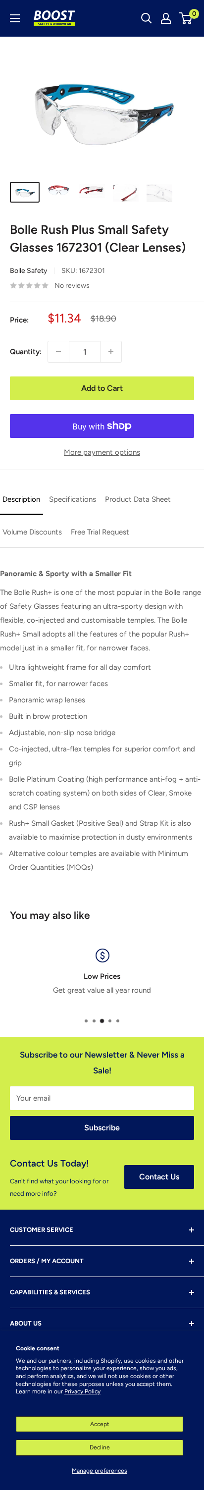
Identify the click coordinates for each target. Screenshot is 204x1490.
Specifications (72, 499)
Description (21, 499)
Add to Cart (102, 388)
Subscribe (102, 1127)
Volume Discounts (32, 532)
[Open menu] (15, 18)
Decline (100, 1447)
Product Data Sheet (138, 499)
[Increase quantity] (111, 351)
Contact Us (159, 1176)
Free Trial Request (100, 532)
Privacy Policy (82, 1391)
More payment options (102, 452)
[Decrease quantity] (58, 351)
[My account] (166, 18)
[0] (186, 18)
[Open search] (146, 18)
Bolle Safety (28, 270)
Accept (99, 1424)
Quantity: (26, 351)
